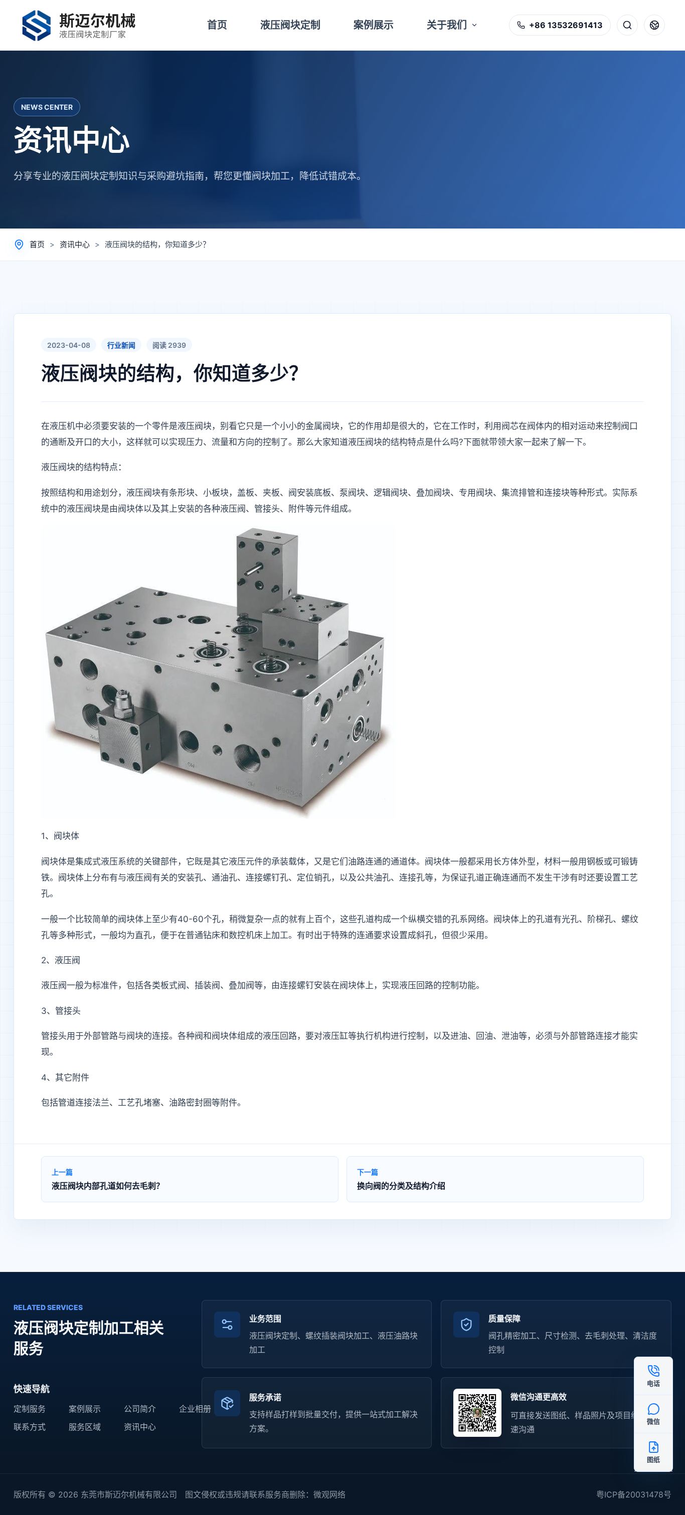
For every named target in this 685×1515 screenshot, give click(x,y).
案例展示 (85, 1409)
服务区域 (85, 1427)
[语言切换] (654, 25)
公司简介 (140, 1409)
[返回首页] (84, 25)
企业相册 (195, 1409)
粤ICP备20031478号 (633, 1494)
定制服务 (30, 1409)
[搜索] (627, 25)
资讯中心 (75, 244)
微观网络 (329, 1494)
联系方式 (30, 1427)
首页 (37, 244)
